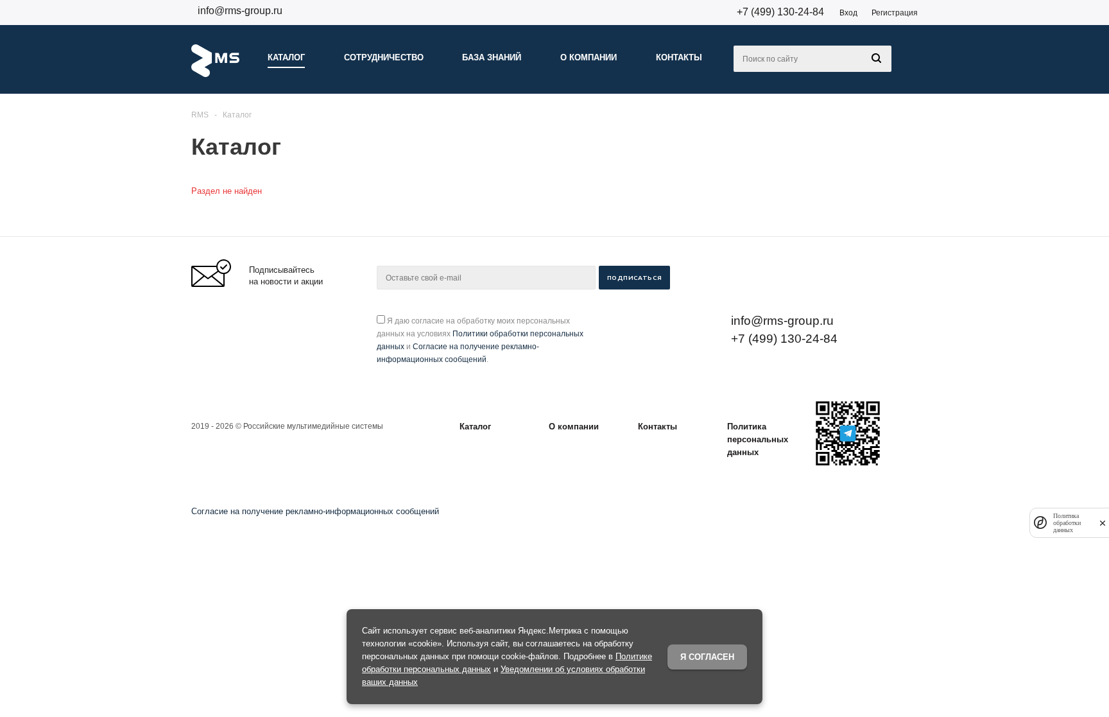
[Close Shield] (1102, 523)
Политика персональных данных (757, 439)
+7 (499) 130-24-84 (780, 11)
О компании (574, 426)
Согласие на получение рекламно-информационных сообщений (315, 511)
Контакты (657, 426)
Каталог (475, 426)
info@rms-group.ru (240, 10)
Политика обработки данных (1067, 522)
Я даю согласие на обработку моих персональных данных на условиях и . (480, 340)
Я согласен (707, 657)
